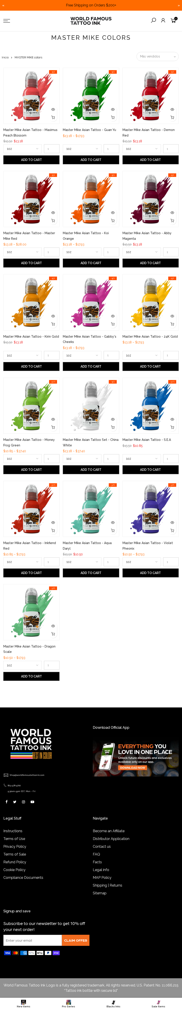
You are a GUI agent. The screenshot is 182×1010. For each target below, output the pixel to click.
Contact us (102, 846)
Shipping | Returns (107, 885)
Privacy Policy (14, 846)
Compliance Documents (23, 877)
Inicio (5, 57)
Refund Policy (14, 862)
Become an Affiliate (109, 831)
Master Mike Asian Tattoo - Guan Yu (89, 130)
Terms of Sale (14, 854)
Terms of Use (14, 839)
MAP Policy (102, 877)
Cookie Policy (14, 870)
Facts (97, 862)
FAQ (96, 854)
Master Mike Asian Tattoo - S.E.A (147, 440)
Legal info (101, 870)
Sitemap (100, 893)
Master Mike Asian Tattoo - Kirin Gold (31, 336)
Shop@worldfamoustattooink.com (27, 775)
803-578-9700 (14, 785)
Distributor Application (111, 839)
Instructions (12, 831)
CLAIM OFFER (75, 940)
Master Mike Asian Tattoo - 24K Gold (150, 336)
